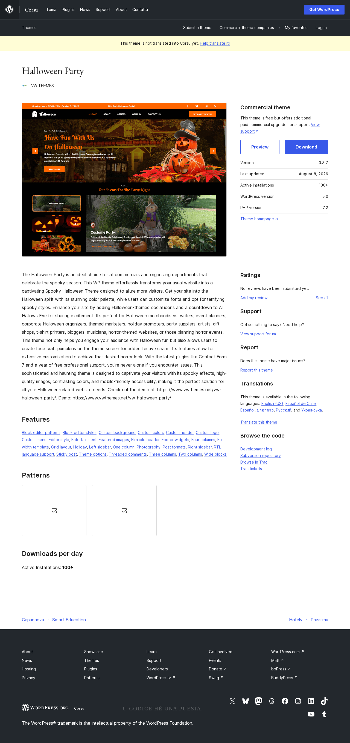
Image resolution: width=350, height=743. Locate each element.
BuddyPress (284, 677)
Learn (152, 651)
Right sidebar (200, 447)
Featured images (114, 439)
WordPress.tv (161, 677)
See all (322, 297)
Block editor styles (80, 432)
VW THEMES (42, 85)
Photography (149, 447)
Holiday (80, 447)
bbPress (281, 669)
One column (124, 447)
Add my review (253, 297)
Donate (218, 669)
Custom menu (34, 439)
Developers (157, 669)
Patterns (92, 677)
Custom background (117, 432)
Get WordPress (324, 9)
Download (306, 147)
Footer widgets (175, 439)
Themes (29, 27)
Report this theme (256, 370)
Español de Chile (300, 403)
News (27, 660)
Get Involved (220, 651)
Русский (283, 410)
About (27, 651)
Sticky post (66, 454)
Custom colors (151, 432)
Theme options (93, 454)
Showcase (93, 651)
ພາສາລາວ (265, 410)
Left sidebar (100, 447)
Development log (256, 449)
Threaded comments (128, 454)
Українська (311, 410)
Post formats (174, 447)
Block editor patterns (41, 432)
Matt (277, 660)
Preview (260, 147)
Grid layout (61, 447)
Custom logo (207, 432)
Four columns (203, 439)
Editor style (59, 439)
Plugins (90, 669)
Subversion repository (260, 455)
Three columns (162, 454)
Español (247, 410)
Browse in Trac (253, 462)
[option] (54, 510)
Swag (216, 677)
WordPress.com (287, 651)
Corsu (79, 708)
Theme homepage (257, 218)
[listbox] (124, 510)
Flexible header (145, 439)
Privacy (28, 677)
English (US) (272, 403)
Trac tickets (251, 468)
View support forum (258, 334)
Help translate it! (215, 43)
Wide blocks (215, 454)
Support (154, 660)
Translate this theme (258, 422)
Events (215, 660)
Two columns (190, 454)
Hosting (29, 669)
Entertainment (84, 439)
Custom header (180, 432)
